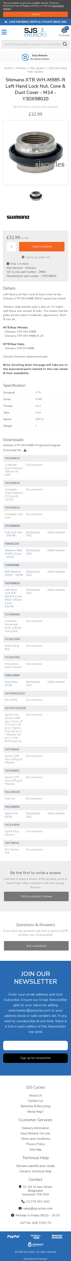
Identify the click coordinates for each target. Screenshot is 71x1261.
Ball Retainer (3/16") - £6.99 (13, 573)
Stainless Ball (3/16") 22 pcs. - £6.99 (13, 553)
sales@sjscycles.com (38, 1208)
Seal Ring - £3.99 (12, 683)
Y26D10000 (12, 675)
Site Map (35, 1149)
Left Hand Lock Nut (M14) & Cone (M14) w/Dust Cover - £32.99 (13, 598)
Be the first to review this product (35, 107)
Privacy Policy (35, 1144)
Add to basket (56, 532)
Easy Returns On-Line (35, 1133)
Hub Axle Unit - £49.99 (13, 534)
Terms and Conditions (35, 1139)
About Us (35, 1095)
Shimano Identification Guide (35, 1166)
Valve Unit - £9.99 (12, 815)
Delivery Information (35, 1128)
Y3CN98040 (12, 526)
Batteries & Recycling (35, 1106)
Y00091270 (12, 544)
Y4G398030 (12, 807)
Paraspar (42, 1258)
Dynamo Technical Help (35, 1171)
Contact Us (35, 1101)
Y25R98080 (12, 565)
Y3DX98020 (12, 583)
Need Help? (35, 1112)
